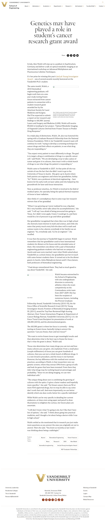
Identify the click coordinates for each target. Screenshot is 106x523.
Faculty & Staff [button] (90, 6)
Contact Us (57, 493)
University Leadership (11, 487)
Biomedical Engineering (56, 438)
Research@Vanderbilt (11, 496)
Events (85, 490)
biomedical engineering (46, 445)
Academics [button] (46, 6)
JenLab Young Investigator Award (67, 445)
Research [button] (68, 6)
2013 (65, 441)
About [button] (26, 6)
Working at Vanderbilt (89, 487)
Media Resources (88, 499)
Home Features (72, 438)
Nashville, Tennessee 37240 (53, 490)
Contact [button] (101, 6)
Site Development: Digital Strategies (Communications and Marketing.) (54, 519)
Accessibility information (24, 517)
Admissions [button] (35, 6)
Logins (85, 493)
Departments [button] (57, 6)
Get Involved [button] (78, 6)
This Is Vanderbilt (10, 493)
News (48, 441)
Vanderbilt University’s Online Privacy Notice (53, 495)
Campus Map (87, 496)
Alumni (43, 438)
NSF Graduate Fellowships (69, 449)
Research (56, 441)
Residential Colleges (11, 490)
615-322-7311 (49, 493)
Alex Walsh (73, 441)
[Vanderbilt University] (53, 478)
